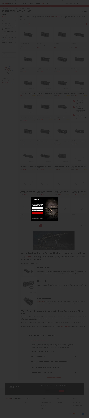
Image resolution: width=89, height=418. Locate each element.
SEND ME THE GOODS (37, 212)
